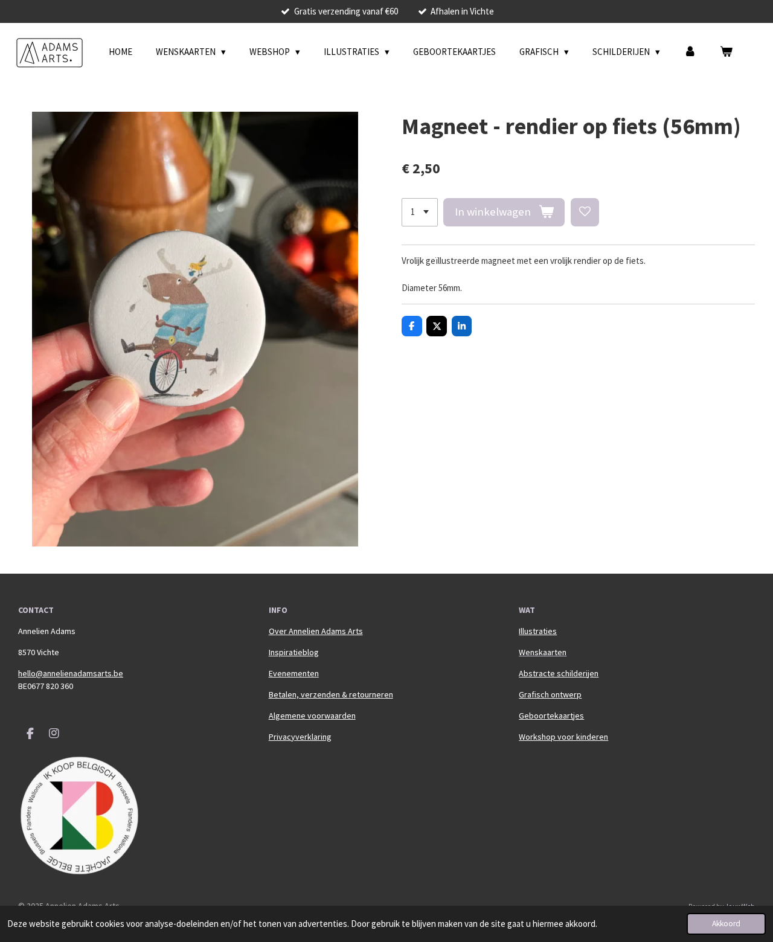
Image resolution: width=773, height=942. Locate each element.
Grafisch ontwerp (550, 694)
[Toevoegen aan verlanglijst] (585, 212)
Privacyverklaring (300, 736)
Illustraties (538, 631)
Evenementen (294, 673)
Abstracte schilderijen (558, 673)
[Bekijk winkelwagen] (726, 52)
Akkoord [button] (726, 923)
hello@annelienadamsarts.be (70, 673)
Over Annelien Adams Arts (316, 631)
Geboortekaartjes (551, 715)
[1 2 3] (420, 212)
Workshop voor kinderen (563, 736)
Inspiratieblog (294, 652)
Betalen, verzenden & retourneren (331, 694)
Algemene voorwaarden (312, 715)
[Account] (690, 52)
